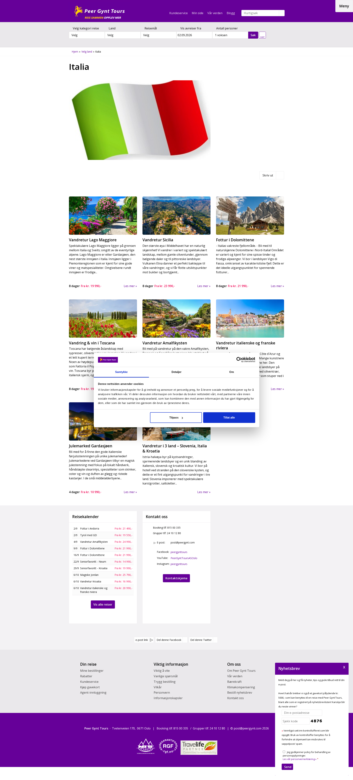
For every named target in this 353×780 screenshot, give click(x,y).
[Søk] (282, 13)
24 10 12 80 (174, 533)
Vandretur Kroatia (90, 581)
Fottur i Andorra (89, 528)
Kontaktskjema (176, 578)
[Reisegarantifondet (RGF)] (168, 746)
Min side (197, 13)
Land (112, 28)
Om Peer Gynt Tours (241, 671)
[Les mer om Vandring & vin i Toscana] (103, 318)
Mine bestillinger (92, 671)
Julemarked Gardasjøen (90, 445)
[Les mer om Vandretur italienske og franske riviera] (250, 318)
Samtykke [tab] (121, 371)
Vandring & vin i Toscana (92, 343)
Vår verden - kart (262, 34)
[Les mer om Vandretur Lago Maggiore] (103, 215)
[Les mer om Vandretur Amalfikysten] (176, 318)
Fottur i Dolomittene (235, 239)
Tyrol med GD (88, 535)
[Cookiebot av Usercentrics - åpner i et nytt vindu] (239, 359)
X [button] (344, 666)
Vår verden (214, 13)
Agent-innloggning (93, 692)
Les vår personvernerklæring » (299, 759)
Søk (253, 35)
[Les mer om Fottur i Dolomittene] (250, 215)
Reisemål (151, 28)
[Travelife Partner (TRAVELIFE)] (199, 747)
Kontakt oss (235, 698)
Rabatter (86, 676)
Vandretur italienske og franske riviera (245, 346)
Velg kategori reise (86, 28)
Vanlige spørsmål (166, 676)
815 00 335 (174, 527)
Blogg (231, 13)
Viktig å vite (162, 671)
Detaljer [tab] (177, 371)
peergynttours (179, 552)
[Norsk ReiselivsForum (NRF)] (146, 746)
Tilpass (174, 417)
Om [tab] (231, 371)
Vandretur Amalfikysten (164, 343)
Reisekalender (85, 516)
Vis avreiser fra (190, 28)
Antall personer (227, 28)
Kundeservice (178, 13)
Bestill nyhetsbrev (239, 692)
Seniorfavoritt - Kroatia (93, 568)
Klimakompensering (241, 687)
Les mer (129, 286)
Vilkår (158, 687)
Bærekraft (234, 682)
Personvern (162, 692)
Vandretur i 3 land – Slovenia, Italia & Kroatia (174, 448)
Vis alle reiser (102, 604)
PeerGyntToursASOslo (184, 558)
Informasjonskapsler (168, 698)
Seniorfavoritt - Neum (93, 561)
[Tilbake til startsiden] (99, 11)
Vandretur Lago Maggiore (93, 239)
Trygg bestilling (165, 682)
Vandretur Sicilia (157, 239)
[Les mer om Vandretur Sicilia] (176, 215)
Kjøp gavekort (90, 687)
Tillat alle (229, 417)
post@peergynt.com (183, 542)
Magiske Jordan (89, 575)
